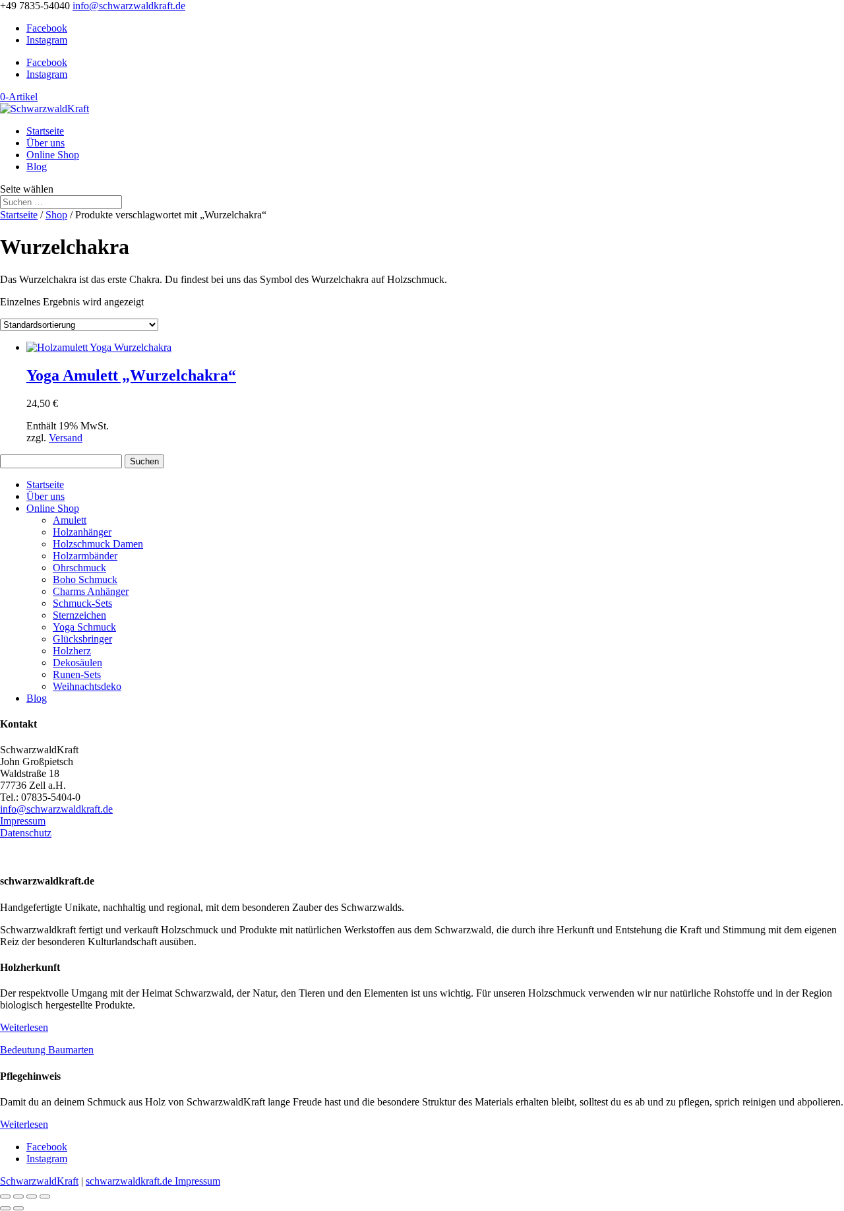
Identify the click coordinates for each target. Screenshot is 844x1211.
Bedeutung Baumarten (47, 1049)
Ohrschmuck (79, 567)
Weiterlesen (24, 1027)
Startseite (45, 131)
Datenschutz (25, 832)
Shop (56, 214)
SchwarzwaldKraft (39, 1181)
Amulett (69, 520)
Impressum (22, 820)
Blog (36, 166)
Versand (65, 437)
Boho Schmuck (85, 579)
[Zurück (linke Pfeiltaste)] (5, 1208)
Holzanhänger (82, 532)
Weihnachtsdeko (87, 686)
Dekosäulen (77, 662)
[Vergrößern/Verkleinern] (5, 1196)
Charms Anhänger (91, 591)
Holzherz (72, 650)
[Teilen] (31, 1196)
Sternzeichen (79, 615)
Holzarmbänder (85, 555)
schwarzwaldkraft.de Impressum (153, 1181)
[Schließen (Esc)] (45, 1196)
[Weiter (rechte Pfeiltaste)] (18, 1208)
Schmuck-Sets (82, 603)
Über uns (45, 142)
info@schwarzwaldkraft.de (56, 809)
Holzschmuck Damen (98, 543)
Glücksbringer (82, 638)
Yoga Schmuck (84, 627)
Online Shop (52, 154)
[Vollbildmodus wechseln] (18, 1196)
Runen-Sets (77, 674)
